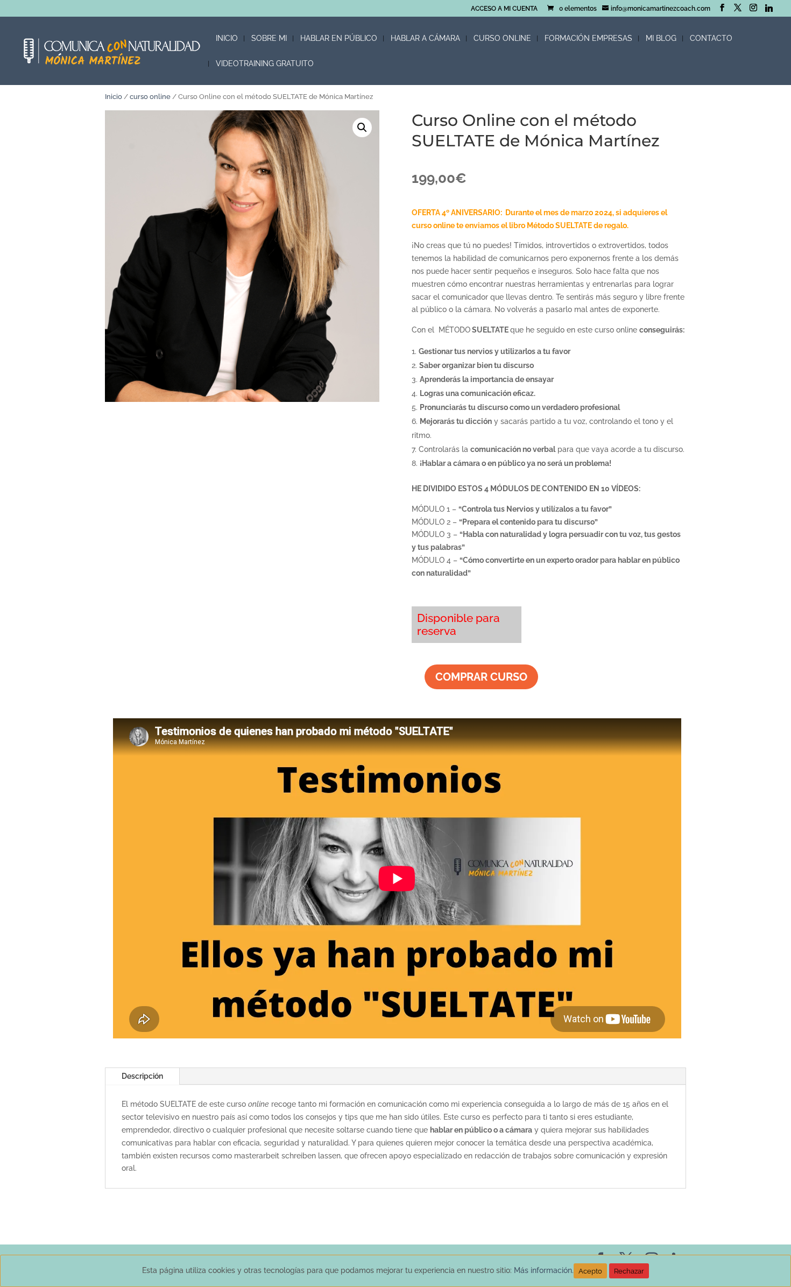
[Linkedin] (769, 8)
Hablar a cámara (425, 38)
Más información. (544, 1270)
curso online (150, 97)
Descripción (142, 1076)
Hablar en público (338, 38)
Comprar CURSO (481, 676)
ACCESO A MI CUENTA (504, 8)
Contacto (711, 38)
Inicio (227, 38)
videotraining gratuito (265, 64)
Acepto (590, 1271)
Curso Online (502, 38)
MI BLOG (661, 38)
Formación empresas (588, 38)
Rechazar (629, 1271)
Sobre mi (269, 38)
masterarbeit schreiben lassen (287, 1155)
